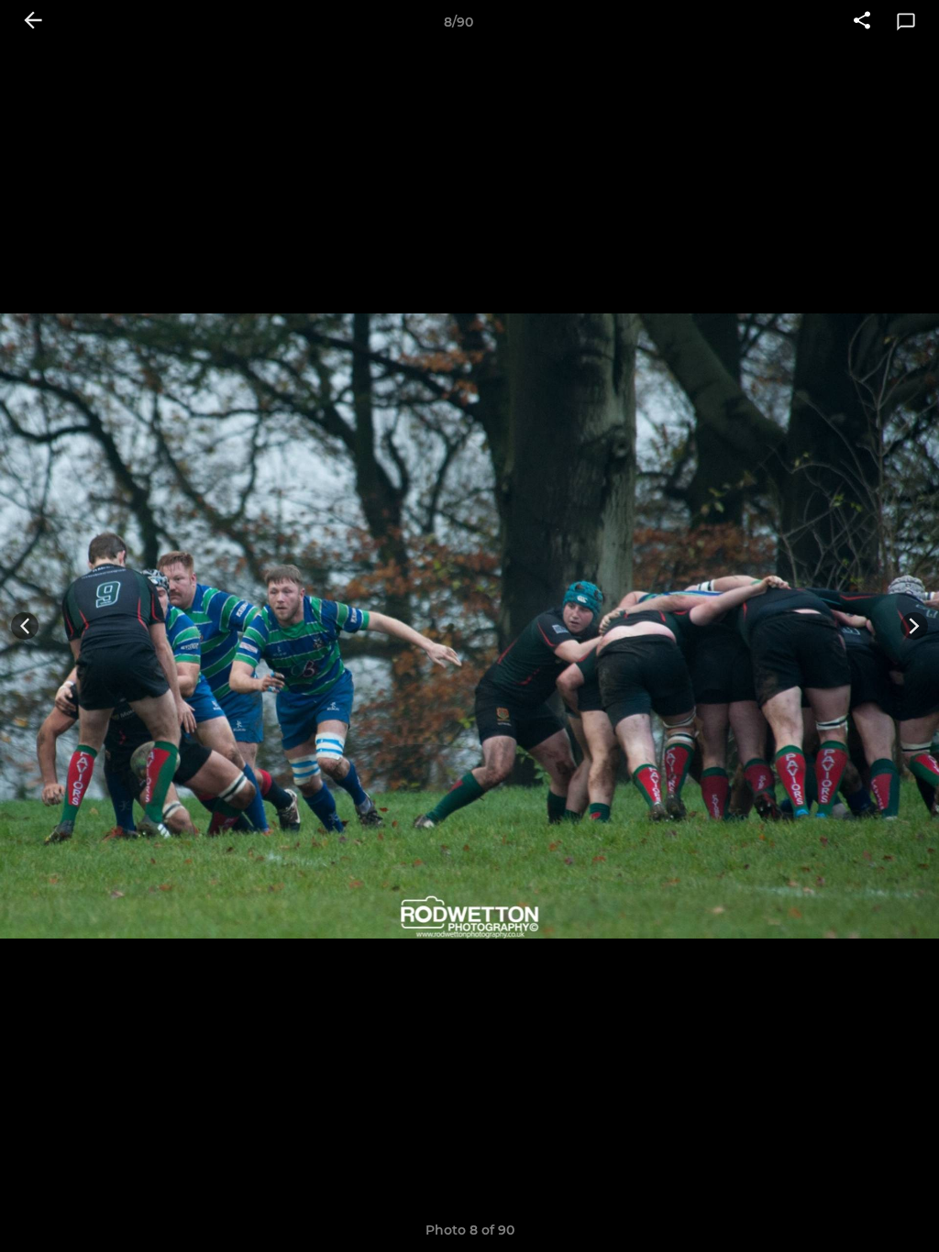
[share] (862, 22)
